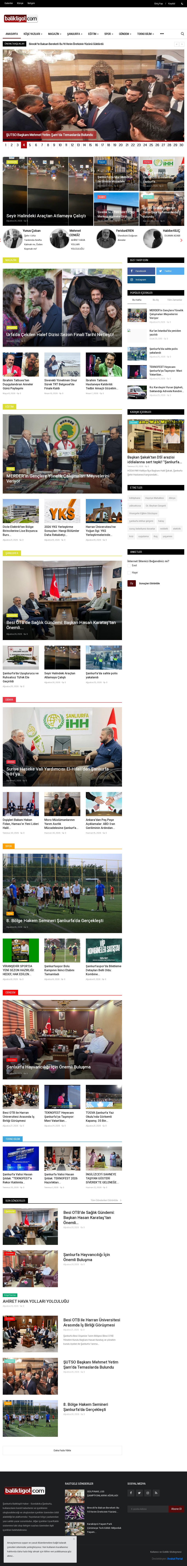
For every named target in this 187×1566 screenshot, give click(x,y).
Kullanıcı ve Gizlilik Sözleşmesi (166, 1556)
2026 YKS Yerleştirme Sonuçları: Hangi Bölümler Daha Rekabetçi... (61, 535)
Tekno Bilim (12, 1143)
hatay (161, 525)
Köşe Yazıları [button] (32, 34)
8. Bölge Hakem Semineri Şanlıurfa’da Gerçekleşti (85, 1411)
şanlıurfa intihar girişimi (141, 525)
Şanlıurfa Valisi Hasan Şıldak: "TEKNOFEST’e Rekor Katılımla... (17, 1183)
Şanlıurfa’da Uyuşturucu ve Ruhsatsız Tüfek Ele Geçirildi (21, 681)
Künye (20, 3)
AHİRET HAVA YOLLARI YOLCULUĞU (36, 1305)
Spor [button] (107, 34)
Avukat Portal (175, 1563)
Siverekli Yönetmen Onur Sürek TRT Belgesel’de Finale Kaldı (60, 388)
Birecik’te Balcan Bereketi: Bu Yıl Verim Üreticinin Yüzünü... (103, 1514)
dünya (172, 502)
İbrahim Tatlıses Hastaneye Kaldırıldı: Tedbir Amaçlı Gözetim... (102, 388)
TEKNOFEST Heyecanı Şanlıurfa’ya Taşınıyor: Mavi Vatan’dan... (59, 1121)
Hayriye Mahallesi (154, 502)
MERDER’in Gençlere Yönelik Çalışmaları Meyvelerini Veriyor (62, 44)
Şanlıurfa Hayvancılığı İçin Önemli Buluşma (86, 1261)
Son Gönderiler (15, 1205)
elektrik (177, 533)
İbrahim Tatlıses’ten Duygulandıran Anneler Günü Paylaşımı (18, 388)
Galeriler (9, 3)
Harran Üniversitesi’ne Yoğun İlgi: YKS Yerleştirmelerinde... (101, 535)
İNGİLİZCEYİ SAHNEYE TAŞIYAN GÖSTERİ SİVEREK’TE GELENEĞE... (102, 1183)
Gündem (10, 997)
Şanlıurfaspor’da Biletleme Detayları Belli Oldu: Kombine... (103, 974)
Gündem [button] (124, 34)
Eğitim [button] (92, 34)
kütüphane (134, 502)
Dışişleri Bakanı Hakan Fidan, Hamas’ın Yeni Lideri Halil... (21, 828)
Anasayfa (12, 34)
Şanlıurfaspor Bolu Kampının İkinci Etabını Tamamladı (59, 974)
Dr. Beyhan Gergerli (156, 510)
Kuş (156, 540)
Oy (131, 588)
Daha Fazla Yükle (62, 1455)
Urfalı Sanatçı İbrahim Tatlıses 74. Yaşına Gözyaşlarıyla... (155, 464)
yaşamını (167, 540)
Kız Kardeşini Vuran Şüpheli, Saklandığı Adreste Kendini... (167, 393)
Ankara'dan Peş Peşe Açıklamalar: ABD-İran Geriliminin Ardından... (100, 828)
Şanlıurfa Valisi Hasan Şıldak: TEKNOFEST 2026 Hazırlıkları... (60, 1183)
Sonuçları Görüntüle (149, 588)
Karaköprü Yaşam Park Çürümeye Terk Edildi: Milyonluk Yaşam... (104, 1532)
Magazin (10, 264)
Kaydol (171, 3)
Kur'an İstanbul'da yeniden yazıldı (165, 337)
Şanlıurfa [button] (74, 34)
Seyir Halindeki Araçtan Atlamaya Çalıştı (59, 679)
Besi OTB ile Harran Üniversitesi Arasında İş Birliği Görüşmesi (18, 1121)
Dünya (9, 704)
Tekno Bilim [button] (144, 34)
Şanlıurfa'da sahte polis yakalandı (102, 679)
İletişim (31, 3)
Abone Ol (176, 1513)
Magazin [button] (54, 34)
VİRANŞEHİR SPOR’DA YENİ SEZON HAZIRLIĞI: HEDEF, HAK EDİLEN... (18, 974)
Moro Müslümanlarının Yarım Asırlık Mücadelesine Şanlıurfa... (61, 828)
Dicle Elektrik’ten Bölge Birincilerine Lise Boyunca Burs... (20, 535)
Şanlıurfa (11, 557)
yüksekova (135, 510)
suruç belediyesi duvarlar (142, 533)
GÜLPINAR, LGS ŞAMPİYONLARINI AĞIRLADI (102, 1497)
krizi (131, 540)
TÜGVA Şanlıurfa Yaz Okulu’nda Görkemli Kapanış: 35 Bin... (100, 1121)
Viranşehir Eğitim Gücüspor (143, 517)
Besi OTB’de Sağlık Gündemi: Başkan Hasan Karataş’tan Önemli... (89, 1222)
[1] (182, 3)
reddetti (164, 533)
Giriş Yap (158, 3)
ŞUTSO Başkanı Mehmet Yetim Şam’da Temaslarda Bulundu (90, 1369)
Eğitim (9, 411)
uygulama (143, 540)
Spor (8, 850)
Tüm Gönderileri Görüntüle (105, 1204)
